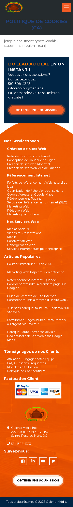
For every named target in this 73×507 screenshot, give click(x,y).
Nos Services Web (23, 222)
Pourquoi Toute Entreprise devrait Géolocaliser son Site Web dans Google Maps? (34, 336)
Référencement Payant (24, 198)
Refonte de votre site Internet (28, 156)
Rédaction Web (18, 210)
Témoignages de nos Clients (31, 351)
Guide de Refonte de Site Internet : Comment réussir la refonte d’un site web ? (37, 298)
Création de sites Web (26, 149)
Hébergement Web (21, 245)
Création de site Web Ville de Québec (33, 168)
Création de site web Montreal (28, 164)
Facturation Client (21, 379)
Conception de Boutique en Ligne (31, 160)
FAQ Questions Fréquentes (26, 363)
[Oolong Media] (14, 13)
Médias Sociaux (18, 229)
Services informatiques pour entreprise (34, 249)
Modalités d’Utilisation (22, 367)
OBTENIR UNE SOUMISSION (37, 110)
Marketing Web (18, 206)
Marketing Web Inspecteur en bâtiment (35, 272)
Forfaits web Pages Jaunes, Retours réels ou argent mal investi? (36, 322)
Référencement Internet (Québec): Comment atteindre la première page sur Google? (36, 284)
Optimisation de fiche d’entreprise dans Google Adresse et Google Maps (35, 193)
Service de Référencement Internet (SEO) (37, 202)
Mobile (12, 237)
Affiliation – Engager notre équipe (31, 359)
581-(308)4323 (21, 444)
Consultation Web (19, 241)
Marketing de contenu (23, 214)
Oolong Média (56, 502)
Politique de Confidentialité (26, 371)
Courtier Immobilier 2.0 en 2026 (29, 264)
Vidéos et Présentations (24, 233)
